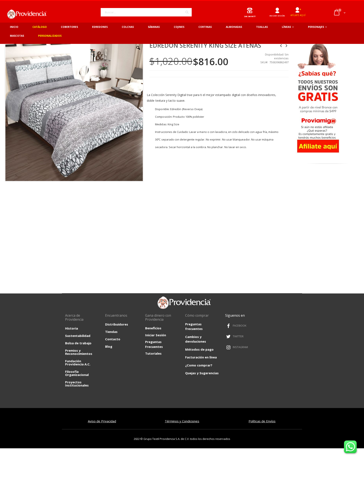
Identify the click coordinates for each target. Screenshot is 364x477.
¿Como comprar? (198, 365)
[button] (138, 51)
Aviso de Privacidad (102, 421)
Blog (108, 346)
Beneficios (153, 328)
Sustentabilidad (77, 336)
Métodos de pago (199, 349)
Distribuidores (116, 324)
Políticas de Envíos (262, 421)
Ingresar (277, 8)
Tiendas (111, 332)
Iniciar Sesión (155, 335)
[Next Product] (286, 45)
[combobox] (146, 12)
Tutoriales (153, 353)
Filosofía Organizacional (77, 373)
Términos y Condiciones (182, 421)
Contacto (112, 339)
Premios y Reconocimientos (78, 352)
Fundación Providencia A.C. (77, 362)
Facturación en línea (201, 357)
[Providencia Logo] (25, 14)
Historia (71, 328)
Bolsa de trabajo (78, 343)
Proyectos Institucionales (77, 383)
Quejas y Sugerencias (202, 373)
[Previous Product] (281, 45)
